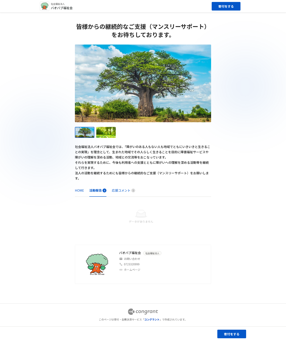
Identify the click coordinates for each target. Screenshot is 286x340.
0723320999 (131, 264)
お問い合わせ (132, 259)
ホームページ (132, 270)
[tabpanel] (143, 217)
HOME (79, 190)
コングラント (152, 319)
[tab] (79, 190)
